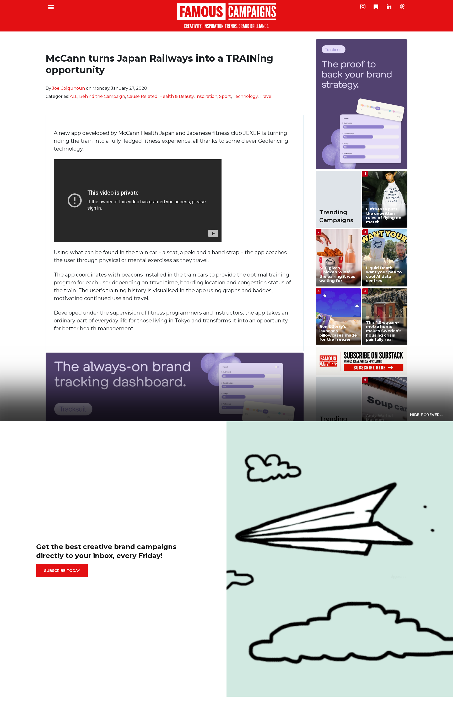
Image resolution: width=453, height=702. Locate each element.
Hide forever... (426, 414)
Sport (225, 96)
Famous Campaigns (226, 15)
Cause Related (142, 96)
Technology (245, 96)
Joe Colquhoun (68, 88)
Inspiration (206, 96)
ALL (73, 96)
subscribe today (62, 570)
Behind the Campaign (102, 96)
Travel (266, 96)
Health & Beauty (176, 96)
